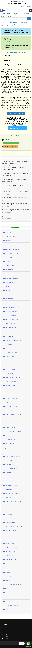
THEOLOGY (8, 588)
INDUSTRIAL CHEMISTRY (11, 427)
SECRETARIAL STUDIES (10, 555)
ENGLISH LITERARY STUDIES (12, 357)
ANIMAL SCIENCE (9, 265)
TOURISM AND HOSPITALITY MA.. (13, 593)
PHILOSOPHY (8, 514)
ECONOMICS (8, 344)
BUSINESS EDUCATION (11, 311)
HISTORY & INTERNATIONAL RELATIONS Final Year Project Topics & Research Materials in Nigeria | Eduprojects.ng (16, 24)
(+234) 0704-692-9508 (6, 630)
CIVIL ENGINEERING (10, 323)
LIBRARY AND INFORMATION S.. (13, 456)
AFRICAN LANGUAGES (10, 245)
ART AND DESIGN (9, 274)
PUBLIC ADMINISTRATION (11, 539)
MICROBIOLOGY (9, 497)
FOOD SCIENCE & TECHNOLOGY (13, 381)
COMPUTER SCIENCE (10, 328)
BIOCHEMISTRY (9, 286)
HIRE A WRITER (27, 13)
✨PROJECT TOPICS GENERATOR (16, 15)
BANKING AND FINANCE (11, 282)
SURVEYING (8, 576)
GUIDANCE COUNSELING (11, 406)
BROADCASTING (9, 299)
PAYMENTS (5, 15)
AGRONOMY (8, 261)
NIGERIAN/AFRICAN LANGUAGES (13, 501)
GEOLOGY (7, 402)
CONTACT (8, 16)
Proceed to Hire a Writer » (18, 128)
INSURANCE (8, 435)
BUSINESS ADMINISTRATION (12, 307)
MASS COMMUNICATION (11, 477)
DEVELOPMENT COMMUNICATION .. (14, 340)
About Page (8, 627)
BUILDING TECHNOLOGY (11, 303)
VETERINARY (8, 601)
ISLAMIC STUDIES (9, 444)
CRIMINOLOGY (9, 332)
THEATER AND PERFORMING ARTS (13, 584)
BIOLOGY (7, 290)
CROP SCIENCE (9, 336)
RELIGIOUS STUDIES (10, 551)
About (23, 6)
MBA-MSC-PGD (9, 489)
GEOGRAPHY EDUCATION (11, 398)
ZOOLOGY (7, 609)
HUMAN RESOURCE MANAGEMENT (14, 423)
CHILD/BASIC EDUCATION (11, 319)
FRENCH (7, 390)
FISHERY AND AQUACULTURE (12, 377)
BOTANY (7, 294)
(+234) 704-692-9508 (21, 124)
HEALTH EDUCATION (10, 410)
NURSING (7, 506)
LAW (6, 452)
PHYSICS (7, 518)
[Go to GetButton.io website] (28, 646)
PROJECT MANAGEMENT (11, 530)
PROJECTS (9, 13)
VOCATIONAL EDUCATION (11, 605)
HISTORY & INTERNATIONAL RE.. (13, 415)
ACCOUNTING (8, 232)
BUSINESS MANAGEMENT (11, 315)
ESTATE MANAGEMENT (11, 365)
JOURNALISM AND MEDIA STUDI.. (13, 448)
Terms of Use (5, 638)
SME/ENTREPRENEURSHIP (11, 559)
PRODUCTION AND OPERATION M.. (14, 526)
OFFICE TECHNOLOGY (10, 510)
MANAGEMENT (9, 464)
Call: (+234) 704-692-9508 (11, 143)
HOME (3, 13)
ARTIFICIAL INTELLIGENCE (11, 278)
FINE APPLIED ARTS (10, 373)
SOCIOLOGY (8, 564)
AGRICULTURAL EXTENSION (12, 253)
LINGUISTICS (8, 460)
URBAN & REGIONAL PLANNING (13, 597)
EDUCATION (8, 348)
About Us (4, 634)
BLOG (11, 15)
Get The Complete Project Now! (16, 52)
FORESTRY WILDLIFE (10, 386)
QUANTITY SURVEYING (11, 547)
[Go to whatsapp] (28, 643)
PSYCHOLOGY (8, 535)
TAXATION (7, 580)
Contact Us (28, 6)
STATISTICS (8, 572)
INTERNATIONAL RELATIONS (12, 439)
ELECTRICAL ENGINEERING (12, 352)
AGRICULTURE (8, 257)
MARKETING (8, 472)
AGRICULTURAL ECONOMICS (12, 249)
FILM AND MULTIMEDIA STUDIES (13, 369)
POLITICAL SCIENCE (10, 522)
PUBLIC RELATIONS (10, 543)
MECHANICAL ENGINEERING (12, 493)
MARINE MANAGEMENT (11, 468)
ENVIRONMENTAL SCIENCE (12, 361)
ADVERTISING (8, 241)
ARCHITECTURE (9, 270)
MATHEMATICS (9, 481)
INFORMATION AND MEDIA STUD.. (13, 431)
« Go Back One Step (7, 22)
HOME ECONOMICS (10, 419)
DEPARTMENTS (17, 13)
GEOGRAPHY (8, 394)
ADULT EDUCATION (10, 236)
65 (8, 140)
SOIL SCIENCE (8, 568)
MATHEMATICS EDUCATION (12, 485)
